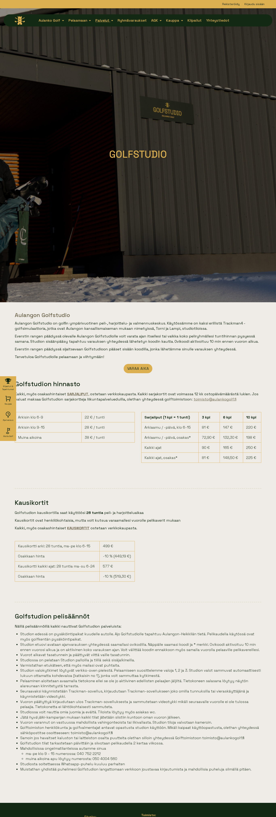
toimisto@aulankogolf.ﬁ (215, 399)
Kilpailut (195, 20)
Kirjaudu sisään (254, 4)
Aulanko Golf (50, 20)
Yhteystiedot (217, 20)
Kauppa (173, 20)
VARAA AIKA (138, 368)
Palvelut (102, 20)
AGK (155, 20)
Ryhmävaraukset (132, 20)
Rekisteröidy (231, 4)
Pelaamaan (78, 20)
